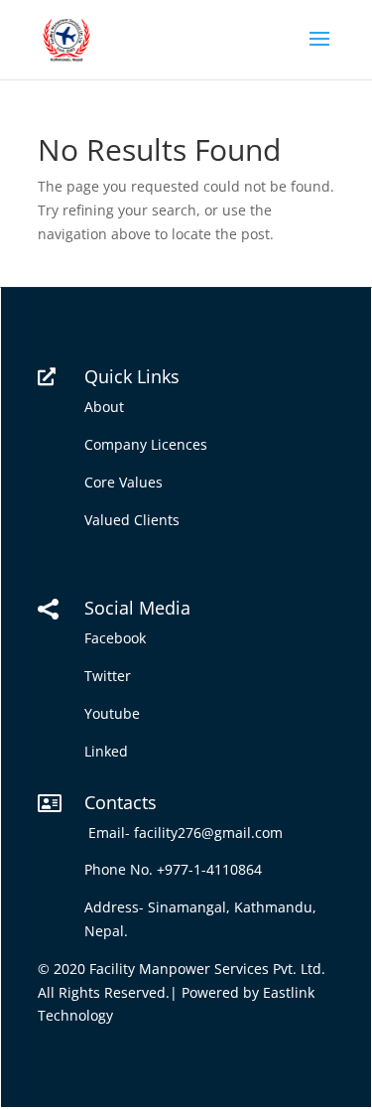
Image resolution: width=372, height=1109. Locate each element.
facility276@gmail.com (212, 832)
